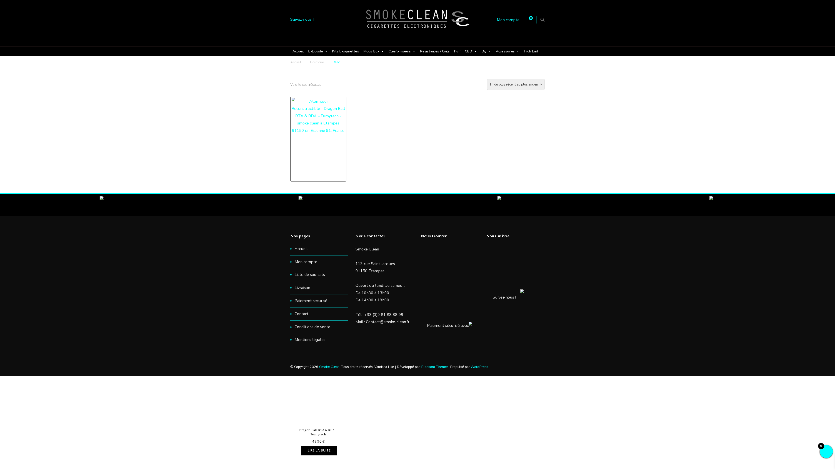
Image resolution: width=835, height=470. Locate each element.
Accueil (298, 51)
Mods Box (371, 51)
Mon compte (508, 19)
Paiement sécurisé (311, 300)
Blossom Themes (435, 366)
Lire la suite (319, 450)
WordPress (479, 366)
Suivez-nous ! (504, 297)
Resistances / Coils (435, 51)
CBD (468, 51)
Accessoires (505, 51)
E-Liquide (315, 51)
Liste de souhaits (310, 274)
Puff (457, 51)
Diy (484, 51)
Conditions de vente (312, 326)
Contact (302, 313)
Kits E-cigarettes (345, 51)
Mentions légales (310, 339)
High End (531, 51)
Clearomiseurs (400, 51)
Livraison (302, 287)
